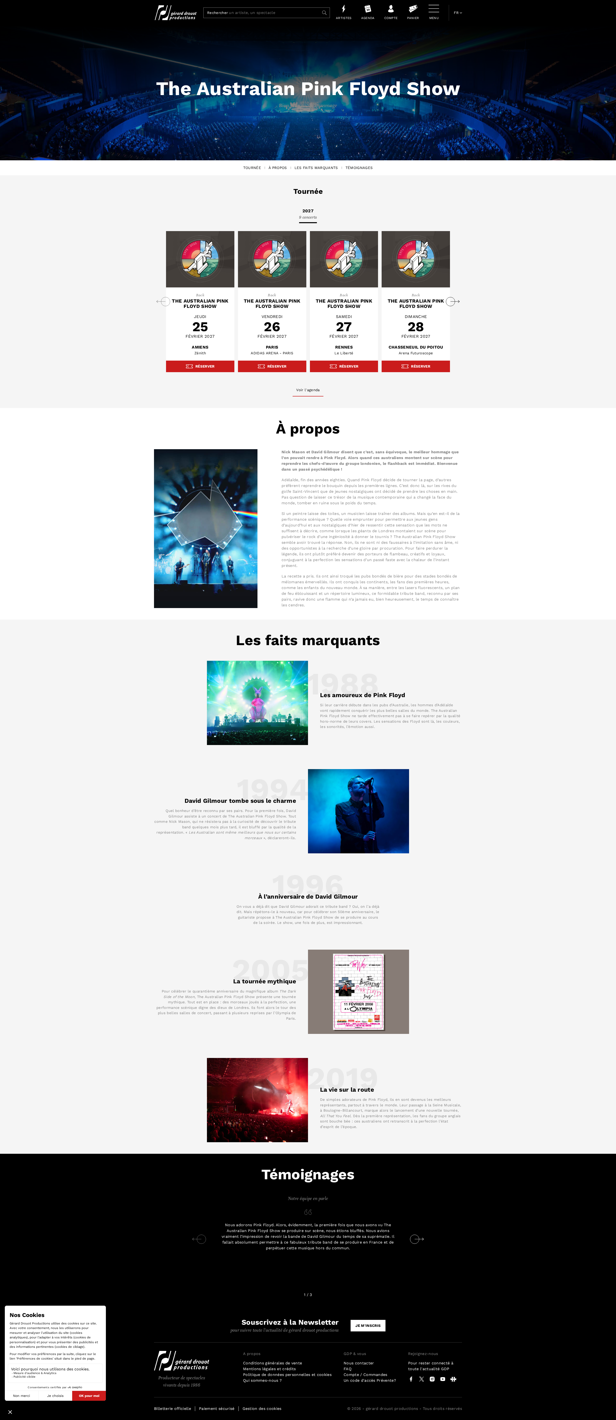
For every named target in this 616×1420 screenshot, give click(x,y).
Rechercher (217, 13)
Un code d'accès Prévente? (370, 1380)
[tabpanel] (308, 301)
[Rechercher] (324, 13)
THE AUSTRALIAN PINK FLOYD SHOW (200, 303)
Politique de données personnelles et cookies (287, 1374)
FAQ (348, 1369)
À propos (278, 168)
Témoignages (359, 168)
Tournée (252, 168)
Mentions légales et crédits (269, 1369)
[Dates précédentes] (161, 301)
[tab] (308, 215)
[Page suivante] (419, 1239)
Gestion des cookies (262, 1408)
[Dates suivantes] (455, 301)
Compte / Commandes (365, 1374)
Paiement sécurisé (216, 1408)
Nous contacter (359, 1363)
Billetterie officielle (172, 1408)
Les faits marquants (316, 168)
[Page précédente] (197, 1239)
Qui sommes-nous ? (262, 1380)
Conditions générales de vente (272, 1363)
